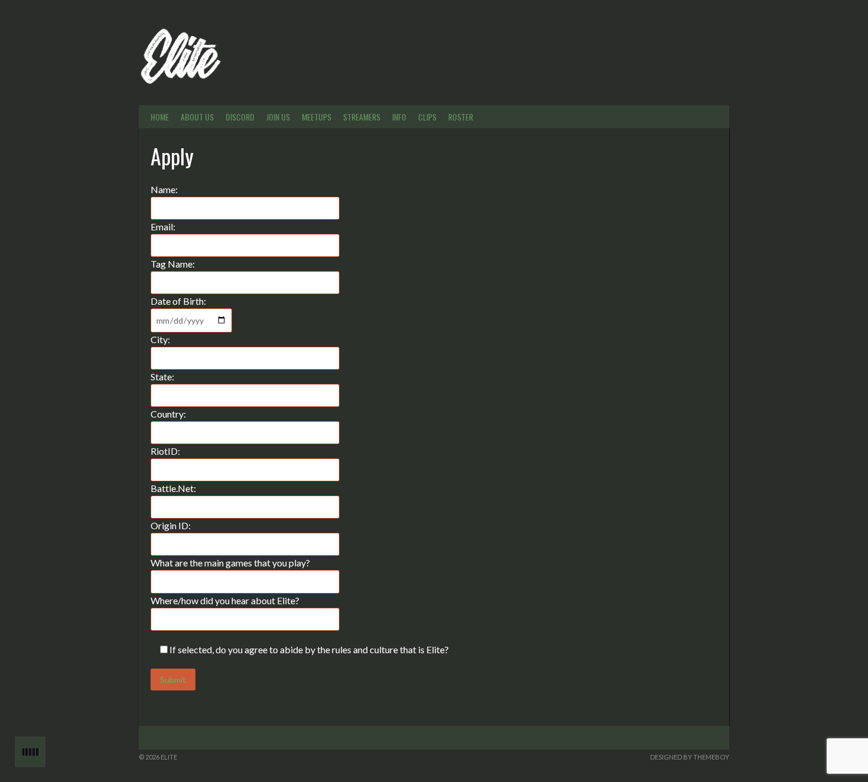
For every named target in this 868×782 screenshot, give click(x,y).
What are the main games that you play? (230, 562)
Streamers (361, 116)
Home (160, 116)
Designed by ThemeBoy (689, 757)
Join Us (278, 116)
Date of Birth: (178, 301)
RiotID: (165, 451)
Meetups (316, 116)
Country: (168, 413)
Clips (427, 116)
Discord (240, 116)
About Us (197, 116)
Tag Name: (173, 263)
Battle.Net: (173, 488)
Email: (163, 226)
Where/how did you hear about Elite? (225, 600)
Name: (164, 189)
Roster (460, 116)
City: (160, 339)
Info (399, 116)
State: (162, 376)
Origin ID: (171, 525)
